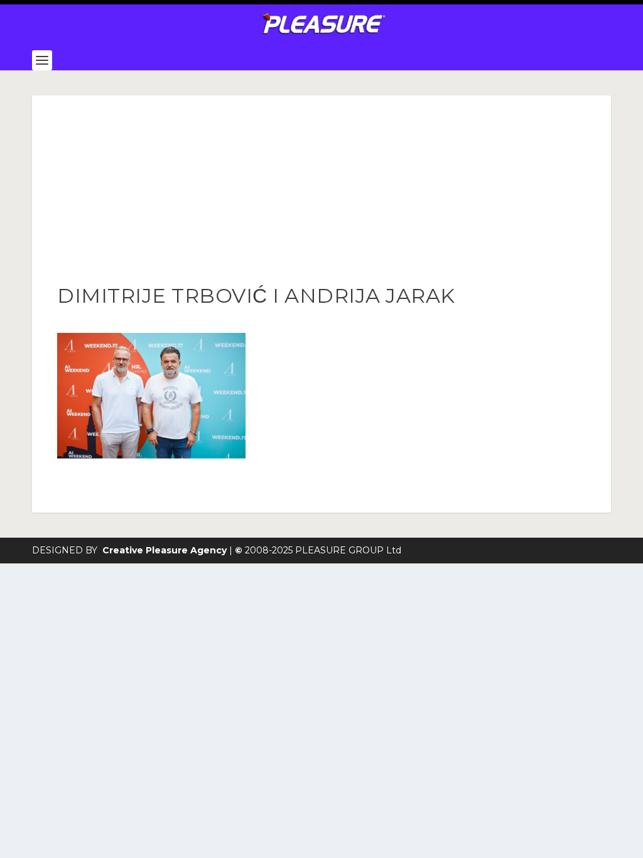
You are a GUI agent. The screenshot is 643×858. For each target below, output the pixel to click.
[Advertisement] (321, 190)
